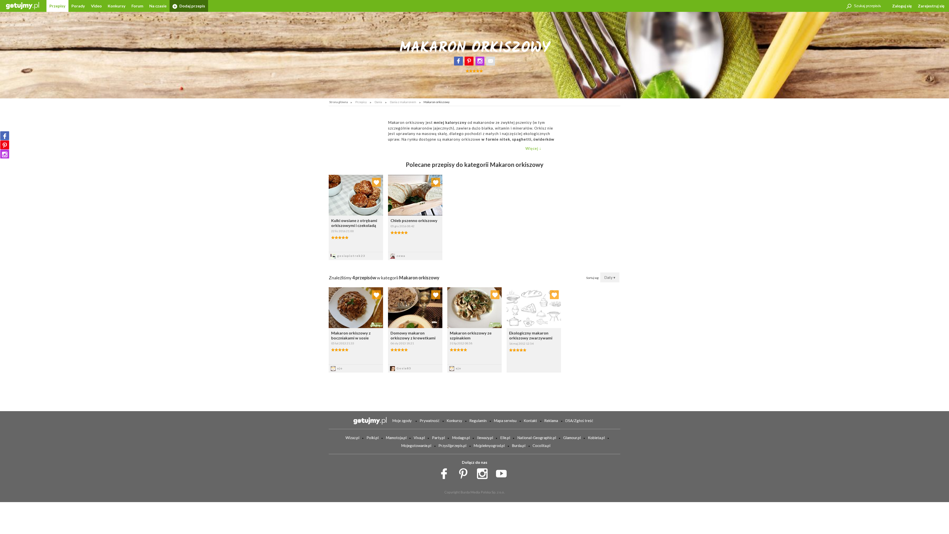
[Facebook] (458, 61)
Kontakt (530, 420)
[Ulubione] (376, 182)
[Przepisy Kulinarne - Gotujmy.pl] (22, 5)
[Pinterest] (469, 61)
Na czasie (158, 5)
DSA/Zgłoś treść (579, 420)
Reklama (551, 420)
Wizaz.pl (352, 437)
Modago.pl (461, 437)
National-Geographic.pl (536, 437)
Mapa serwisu (505, 420)
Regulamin (478, 420)
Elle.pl (505, 437)
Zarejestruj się (931, 5)
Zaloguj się (902, 5)
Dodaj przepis (192, 5)
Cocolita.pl (541, 445)
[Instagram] (479, 61)
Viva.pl (419, 437)
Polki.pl (373, 437)
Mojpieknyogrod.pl (489, 445)
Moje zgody (402, 420)
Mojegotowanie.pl (416, 445)
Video (96, 5)
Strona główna (338, 102)
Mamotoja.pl (396, 437)
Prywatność (429, 420)
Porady (78, 5)
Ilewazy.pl (485, 437)
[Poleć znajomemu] (490, 61)
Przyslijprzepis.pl (452, 445)
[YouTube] (503, 472)
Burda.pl (518, 445)
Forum (137, 5)
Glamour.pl (572, 437)
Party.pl (438, 437)
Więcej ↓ (533, 148)
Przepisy (57, 5)
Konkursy (117, 5)
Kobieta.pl (596, 437)
